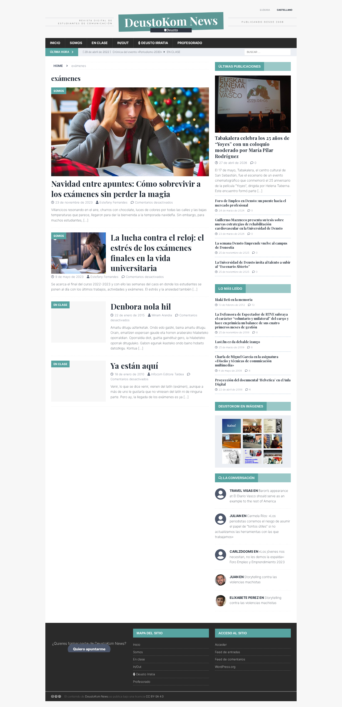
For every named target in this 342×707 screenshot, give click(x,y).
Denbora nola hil (141, 306)
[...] (259, 191)
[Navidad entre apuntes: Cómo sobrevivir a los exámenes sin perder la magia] (130, 131)
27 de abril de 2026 (233, 163)
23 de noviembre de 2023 (74, 202)
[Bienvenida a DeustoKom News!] (231, 426)
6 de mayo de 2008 (230, 370)
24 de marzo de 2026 (232, 210)
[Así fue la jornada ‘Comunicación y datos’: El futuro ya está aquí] (273, 441)
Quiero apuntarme (89, 649)
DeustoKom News (96, 696)
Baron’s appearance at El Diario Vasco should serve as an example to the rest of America (259, 496)
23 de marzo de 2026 (232, 233)
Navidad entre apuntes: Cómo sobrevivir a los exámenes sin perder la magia (126, 188)
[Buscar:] (267, 52)
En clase (100, 43)
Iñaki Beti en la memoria (233, 299)
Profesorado (190, 43)
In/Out (123, 43)
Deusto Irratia (154, 43)
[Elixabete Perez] (220, 603)
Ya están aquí (134, 365)
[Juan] (220, 583)
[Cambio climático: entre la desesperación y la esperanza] (252, 457)
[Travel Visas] (220, 497)
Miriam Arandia (162, 315)
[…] (85, 220)
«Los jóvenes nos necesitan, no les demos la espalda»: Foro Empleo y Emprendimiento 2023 (257, 556)
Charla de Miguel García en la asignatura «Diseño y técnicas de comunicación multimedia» (246, 361)
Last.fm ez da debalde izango (237, 342)
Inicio (55, 43)
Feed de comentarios (230, 659)
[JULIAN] (220, 522)
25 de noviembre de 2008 (234, 332)
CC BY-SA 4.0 (155, 696)
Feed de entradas (227, 652)
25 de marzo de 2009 (231, 347)
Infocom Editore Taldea (167, 374)
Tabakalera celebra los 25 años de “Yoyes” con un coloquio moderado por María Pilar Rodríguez (252, 147)
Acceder (221, 644)
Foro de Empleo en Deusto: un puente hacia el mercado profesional (250, 203)
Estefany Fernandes (113, 202)
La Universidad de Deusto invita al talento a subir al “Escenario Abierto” (253, 264)
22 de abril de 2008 (230, 389)
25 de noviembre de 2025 (234, 252)
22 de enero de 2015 (130, 315)
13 (253, 305)
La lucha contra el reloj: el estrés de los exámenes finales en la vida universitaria (157, 252)
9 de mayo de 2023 (69, 277)
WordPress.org (225, 667)
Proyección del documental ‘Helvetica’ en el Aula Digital (253, 382)
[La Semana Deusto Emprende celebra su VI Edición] (252, 441)
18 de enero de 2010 (129, 374)
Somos (76, 43)
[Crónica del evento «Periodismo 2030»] (231, 441)
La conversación (238, 478)
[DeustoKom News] (171, 35)
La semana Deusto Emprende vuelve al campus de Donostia (251, 245)
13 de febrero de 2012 (232, 305)
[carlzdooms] (220, 558)
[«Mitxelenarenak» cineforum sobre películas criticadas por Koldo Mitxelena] (273, 426)
